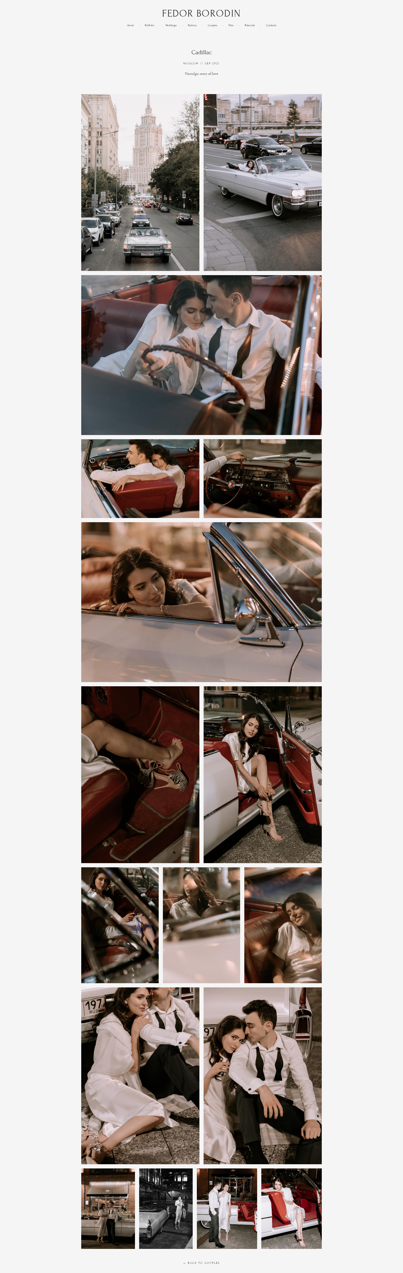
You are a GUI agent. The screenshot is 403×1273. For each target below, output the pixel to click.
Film (231, 25)
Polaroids (250, 25)
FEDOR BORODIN (201, 13)
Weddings (171, 25)
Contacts (271, 25)
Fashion (192, 25)
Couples (212, 25)
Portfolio (149, 25)
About (130, 25)
